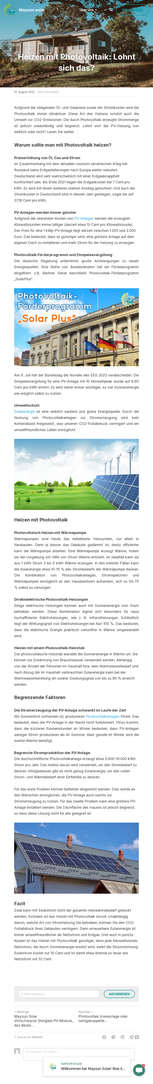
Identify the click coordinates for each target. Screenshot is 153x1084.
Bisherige (23, 1011)
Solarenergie (25, 411)
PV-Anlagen (84, 218)
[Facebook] (104, 1037)
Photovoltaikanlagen (103, 716)
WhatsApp (132, 10)
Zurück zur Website (30, 1037)
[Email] (132, 1037)
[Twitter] (113, 1037)
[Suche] (111, 10)
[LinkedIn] (123, 1037)
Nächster (84, 1011)
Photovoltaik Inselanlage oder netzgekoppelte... (103, 1018)
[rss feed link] (137, 1037)
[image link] (10, 9)
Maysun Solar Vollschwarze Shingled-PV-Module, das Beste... (43, 1020)
